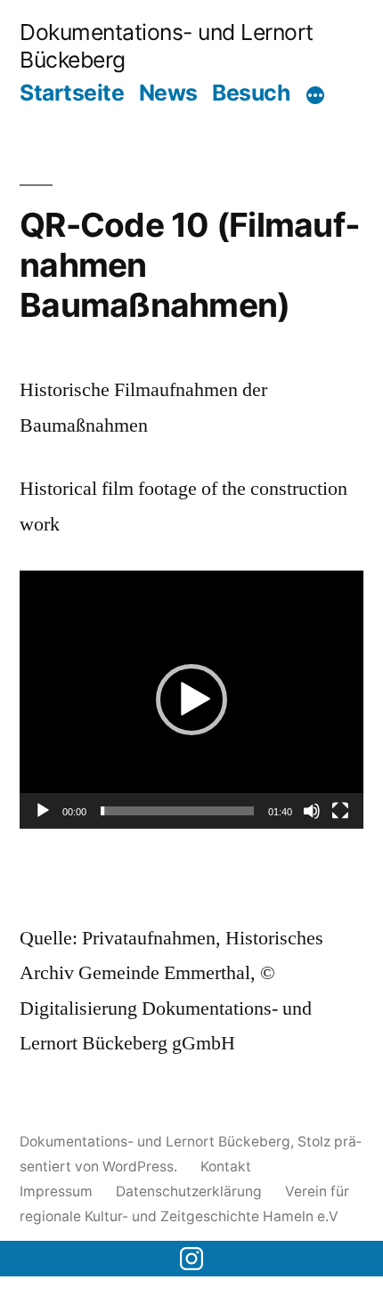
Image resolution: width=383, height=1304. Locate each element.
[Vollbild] (340, 811)
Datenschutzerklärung (189, 1191)
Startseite (72, 92)
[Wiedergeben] (43, 811)
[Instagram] (191, 1258)
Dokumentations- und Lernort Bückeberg (155, 1141)
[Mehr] (315, 95)
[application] (191, 700)
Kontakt (225, 1166)
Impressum (56, 1191)
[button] (191, 699)
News (168, 92)
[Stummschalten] (312, 811)
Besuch (250, 92)
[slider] (177, 810)
